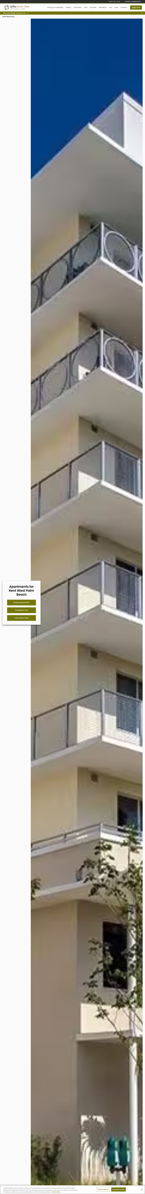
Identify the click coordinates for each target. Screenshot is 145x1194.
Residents (103, 7)
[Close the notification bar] (141, 13)
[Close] (142, 1189)
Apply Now (136, 7)
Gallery (68, 7)
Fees (116, 7)
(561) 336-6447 (114, 1)
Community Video (21, 618)
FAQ (110, 7)
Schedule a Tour (21, 610)
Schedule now (21, 13)
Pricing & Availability (55, 7)
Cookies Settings (103, 1189)
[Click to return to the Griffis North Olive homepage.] (22, 7)
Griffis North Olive (8, 17)
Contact (124, 7)
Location (93, 7)
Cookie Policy (56, 1192)
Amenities (78, 7)
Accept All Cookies (118, 1189)
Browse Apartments (21, 602)
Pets (85, 7)
